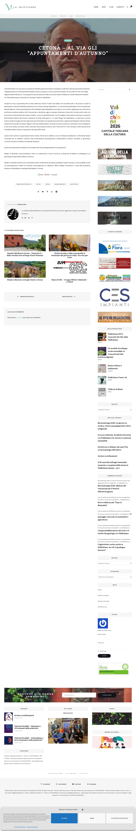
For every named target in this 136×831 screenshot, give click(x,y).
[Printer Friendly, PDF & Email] (47, 174)
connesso (19, 317)
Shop (104, 7)
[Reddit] (56, 192)
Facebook (31, 217)
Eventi (71, 16)
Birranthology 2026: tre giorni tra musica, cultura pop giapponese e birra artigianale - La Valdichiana (114, 482)
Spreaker (92, 784)
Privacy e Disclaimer (20, 827)
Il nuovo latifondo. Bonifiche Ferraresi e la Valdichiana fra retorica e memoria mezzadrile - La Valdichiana (114, 498)
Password (101, 643)
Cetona (68, 40)
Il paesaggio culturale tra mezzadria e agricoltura (114, 517)
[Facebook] (38, 192)
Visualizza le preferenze (119, 818)
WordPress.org (102, 607)
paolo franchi (74, 184)
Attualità (54, 16)
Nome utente (102, 634)
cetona (38, 184)
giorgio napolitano (60, 184)
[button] (82, 810)
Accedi (100, 590)
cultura (47, 184)
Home (96, 7)
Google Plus (25, 217)
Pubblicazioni (80, 16)
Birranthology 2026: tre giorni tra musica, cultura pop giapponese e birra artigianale (114, 426)
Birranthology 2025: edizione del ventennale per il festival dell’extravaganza (112, 488)
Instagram (62, 784)
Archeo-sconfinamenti (107, 456)
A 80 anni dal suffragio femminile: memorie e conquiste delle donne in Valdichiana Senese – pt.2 (113, 465)
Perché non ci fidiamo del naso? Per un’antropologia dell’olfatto (113, 448)
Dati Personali (71, 773)
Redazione (62, 60)
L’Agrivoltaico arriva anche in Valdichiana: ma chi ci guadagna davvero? (111, 547)
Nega (92, 818)
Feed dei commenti (103, 601)
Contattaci (84, 773)
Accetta (64, 818)
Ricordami (103, 651)
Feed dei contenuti (103, 595)
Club (111, 7)
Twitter (28, 217)
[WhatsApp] (52, 192)
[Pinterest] (47, 192)
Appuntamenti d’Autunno (24, 184)
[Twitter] (43, 192)
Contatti (120, 7)
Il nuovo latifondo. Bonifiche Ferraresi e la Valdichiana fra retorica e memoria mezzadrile (114, 438)
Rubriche (63, 16)
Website (22, 217)
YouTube (78, 784)
